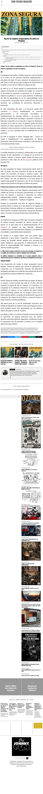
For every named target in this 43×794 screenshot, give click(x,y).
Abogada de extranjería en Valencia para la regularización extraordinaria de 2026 (38, 707)
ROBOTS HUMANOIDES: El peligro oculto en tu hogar (31, 670)
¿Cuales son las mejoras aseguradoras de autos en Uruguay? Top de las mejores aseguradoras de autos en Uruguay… (21, 50)
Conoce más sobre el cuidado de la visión (30, 675)
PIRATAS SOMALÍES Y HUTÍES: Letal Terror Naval (30, 589)
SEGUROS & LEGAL (25, 42)
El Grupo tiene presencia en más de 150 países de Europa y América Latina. (17, 54)
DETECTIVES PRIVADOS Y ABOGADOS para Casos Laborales (7, 362)
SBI (4, 62)
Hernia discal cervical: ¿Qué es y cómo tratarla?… (34, 362)
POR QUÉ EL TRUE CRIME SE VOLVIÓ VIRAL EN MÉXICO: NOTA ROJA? (31, 488)
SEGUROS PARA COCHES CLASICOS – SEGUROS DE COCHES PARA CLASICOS (21, 362)
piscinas (11, 130)
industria (4, 227)
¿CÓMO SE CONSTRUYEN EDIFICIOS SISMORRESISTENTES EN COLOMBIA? (29, 452)
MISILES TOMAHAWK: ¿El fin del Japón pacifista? (29, 470)
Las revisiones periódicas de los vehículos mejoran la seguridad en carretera (30, 523)
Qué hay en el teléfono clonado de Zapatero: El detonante (21, 705)
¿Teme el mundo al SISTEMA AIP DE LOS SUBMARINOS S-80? (30, 539)
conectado (13, 389)
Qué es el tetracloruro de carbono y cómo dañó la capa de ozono (30, 418)
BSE (4, 52)
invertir (15, 111)
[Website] (10, 377)
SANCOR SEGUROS (7, 61)
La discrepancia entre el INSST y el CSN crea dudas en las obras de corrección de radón (31, 631)
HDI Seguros (6, 53)
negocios (20, 96)
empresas (28, 160)
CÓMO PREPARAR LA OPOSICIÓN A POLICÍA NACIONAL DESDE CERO (30, 665)
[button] (18, 396)
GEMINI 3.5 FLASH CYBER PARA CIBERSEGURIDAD (28, 564)
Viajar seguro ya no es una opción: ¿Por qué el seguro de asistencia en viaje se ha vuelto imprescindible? (31, 606)
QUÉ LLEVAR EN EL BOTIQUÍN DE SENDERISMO (31, 506)
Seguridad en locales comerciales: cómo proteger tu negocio (29, 706)
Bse (34, 91)
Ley (10, 88)
